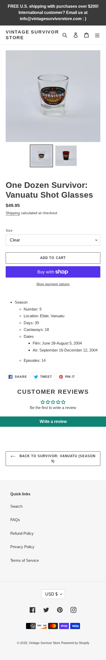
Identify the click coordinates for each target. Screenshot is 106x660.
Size (9, 230)
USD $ (51, 594)
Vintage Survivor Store (32, 34)
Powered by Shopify (75, 643)
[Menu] (97, 34)
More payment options (53, 284)
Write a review (53, 421)
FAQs (15, 519)
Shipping (13, 213)
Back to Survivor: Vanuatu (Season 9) (56, 458)
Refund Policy (22, 533)
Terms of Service (24, 560)
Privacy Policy (22, 547)
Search (16, 506)
